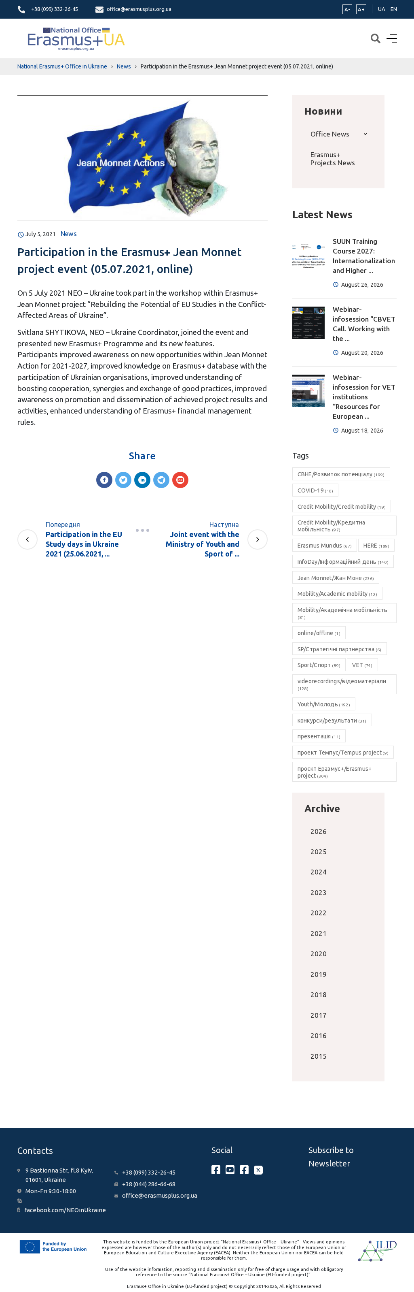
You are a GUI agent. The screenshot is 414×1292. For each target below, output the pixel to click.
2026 (318, 831)
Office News (329, 134)
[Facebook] (104, 480)
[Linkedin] (142, 480)
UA (381, 9)
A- (347, 9)
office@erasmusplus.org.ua (139, 9)
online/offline (319, 633)
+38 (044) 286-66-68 (148, 1184)
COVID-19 (316, 490)
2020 (318, 953)
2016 (318, 1035)
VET (362, 665)
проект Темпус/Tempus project (343, 752)
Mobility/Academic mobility (337, 594)
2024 (318, 872)
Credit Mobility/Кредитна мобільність (331, 526)
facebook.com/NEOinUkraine (65, 1210)
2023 (318, 892)
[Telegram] (161, 480)
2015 (318, 1056)
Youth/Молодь (324, 704)
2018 (318, 994)
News (69, 233)
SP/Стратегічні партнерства (340, 649)
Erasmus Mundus (325, 545)
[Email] (180, 480)
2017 (318, 1015)
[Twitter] (123, 480)
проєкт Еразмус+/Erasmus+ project (335, 772)
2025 (318, 851)
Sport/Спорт (319, 665)
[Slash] (142, 530)
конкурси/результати (332, 720)
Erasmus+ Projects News (332, 158)
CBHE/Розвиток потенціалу (341, 474)
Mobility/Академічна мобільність (343, 613)
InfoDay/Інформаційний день (343, 562)
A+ (361, 9)
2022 (318, 913)
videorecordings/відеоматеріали (342, 684)
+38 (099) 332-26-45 (54, 9)
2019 (318, 974)
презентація (319, 736)
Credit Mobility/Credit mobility (342, 506)
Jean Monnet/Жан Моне (336, 578)
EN (394, 9)
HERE (376, 545)
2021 (318, 933)
